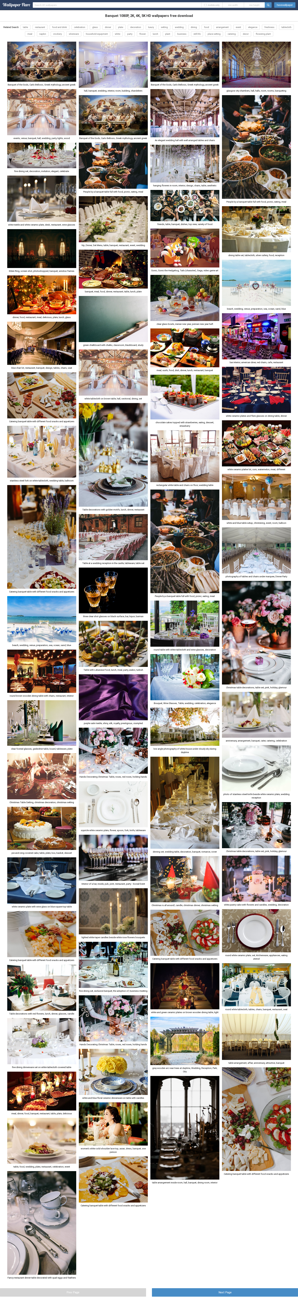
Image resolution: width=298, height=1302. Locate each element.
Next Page (225, 1292)
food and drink (59, 27)
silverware (74, 34)
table (25, 27)
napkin (42, 34)
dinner (108, 27)
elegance (252, 27)
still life (197, 34)
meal (29, 34)
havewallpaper (285, 5)
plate (120, 27)
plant (167, 34)
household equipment (97, 34)
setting (164, 27)
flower (142, 34)
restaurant (40, 27)
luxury (151, 27)
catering (232, 34)
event (238, 27)
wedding (179, 27)
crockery (57, 34)
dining (194, 27)
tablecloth (286, 27)
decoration (135, 27)
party (129, 34)
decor (246, 34)
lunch (155, 34)
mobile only (213, 5)
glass (95, 27)
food (206, 27)
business (181, 34)
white (117, 34)
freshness (269, 27)
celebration (79, 27)
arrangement (222, 27)
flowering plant (263, 34)
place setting (214, 34)
